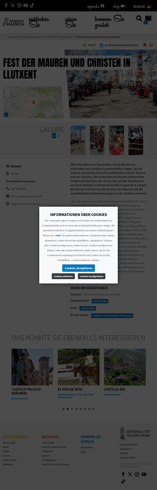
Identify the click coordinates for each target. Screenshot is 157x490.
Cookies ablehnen (63, 276)
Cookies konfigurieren (91, 276)
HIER (58, 235)
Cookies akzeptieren (78, 268)
